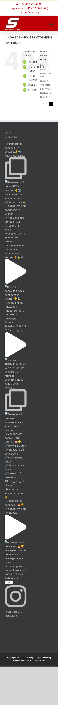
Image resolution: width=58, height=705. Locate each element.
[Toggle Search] (40, 23)
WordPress (27, 660)
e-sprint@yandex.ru (30, 11)
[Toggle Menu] (51, 23)
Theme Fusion (39, 660)
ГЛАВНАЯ (33, 61)
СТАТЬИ (32, 90)
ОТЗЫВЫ (32, 84)
